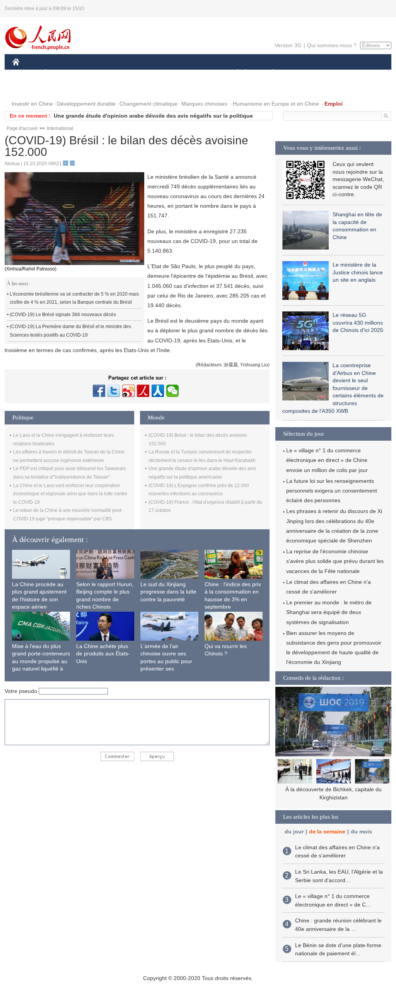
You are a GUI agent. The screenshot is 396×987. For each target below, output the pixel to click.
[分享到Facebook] (99, 391)
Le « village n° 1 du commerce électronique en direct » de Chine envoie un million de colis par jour (327, 460)
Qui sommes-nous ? (332, 45)
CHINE (26, 73)
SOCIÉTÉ (234, 73)
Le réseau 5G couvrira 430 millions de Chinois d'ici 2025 (358, 322)
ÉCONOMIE (60, 73)
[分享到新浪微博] (128, 391)
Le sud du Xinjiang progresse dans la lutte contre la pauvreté (168, 591)
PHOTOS (62, 88)
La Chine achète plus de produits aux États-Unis (103, 653)
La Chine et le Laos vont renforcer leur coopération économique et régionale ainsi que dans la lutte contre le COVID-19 (70, 494)
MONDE (96, 73)
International (60, 128)
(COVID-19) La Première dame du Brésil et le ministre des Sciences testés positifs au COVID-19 (70, 331)
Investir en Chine (32, 104)
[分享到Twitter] (114, 391)
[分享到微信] (172, 391)
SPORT (300, 73)
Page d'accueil (22, 128)
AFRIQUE (129, 73)
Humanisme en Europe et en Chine (276, 104)
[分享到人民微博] (143, 391)
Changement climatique (148, 104)
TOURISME (334, 73)
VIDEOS (94, 88)
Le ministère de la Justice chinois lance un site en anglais (358, 272)
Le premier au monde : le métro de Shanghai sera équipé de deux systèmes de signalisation (329, 612)
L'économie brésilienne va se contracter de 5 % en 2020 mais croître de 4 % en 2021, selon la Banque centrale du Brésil (74, 298)
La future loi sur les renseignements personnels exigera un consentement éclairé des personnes (331, 490)
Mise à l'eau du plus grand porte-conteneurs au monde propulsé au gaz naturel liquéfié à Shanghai (41, 661)
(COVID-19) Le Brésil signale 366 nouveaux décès (63, 314)
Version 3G (288, 45)
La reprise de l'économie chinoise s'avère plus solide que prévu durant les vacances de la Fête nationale (335, 561)
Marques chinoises (204, 104)
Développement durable (86, 104)
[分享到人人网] (158, 391)
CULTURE (198, 73)
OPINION (29, 88)
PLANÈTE (269, 73)
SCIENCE (163, 73)
